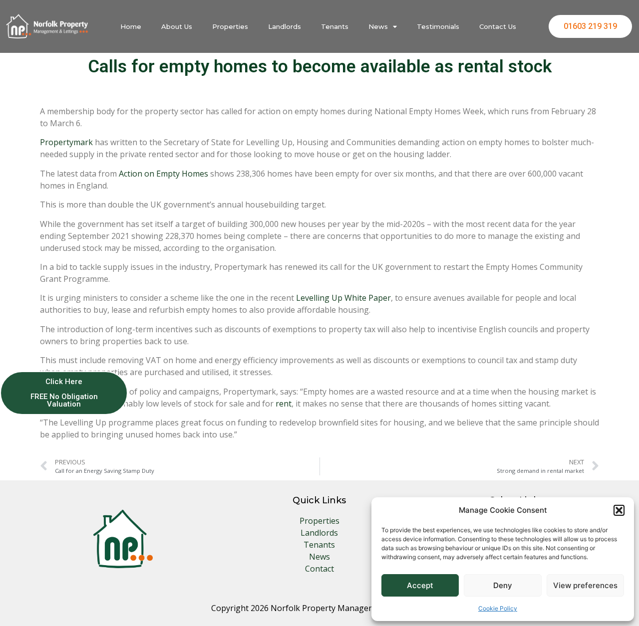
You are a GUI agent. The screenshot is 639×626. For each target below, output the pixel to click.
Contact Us (497, 26)
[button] (619, 510)
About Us (176, 26)
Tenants (334, 26)
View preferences (585, 585)
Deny (502, 585)
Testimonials (438, 26)
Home (130, 26)
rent (284, 403)
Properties (230, 26)
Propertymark (66, 142)
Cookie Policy (497, 608)
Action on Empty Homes (163, 173)
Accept (420, 585)
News (378, 26)
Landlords (284, 26)
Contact (319, 568)
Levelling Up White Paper (343, 297)
